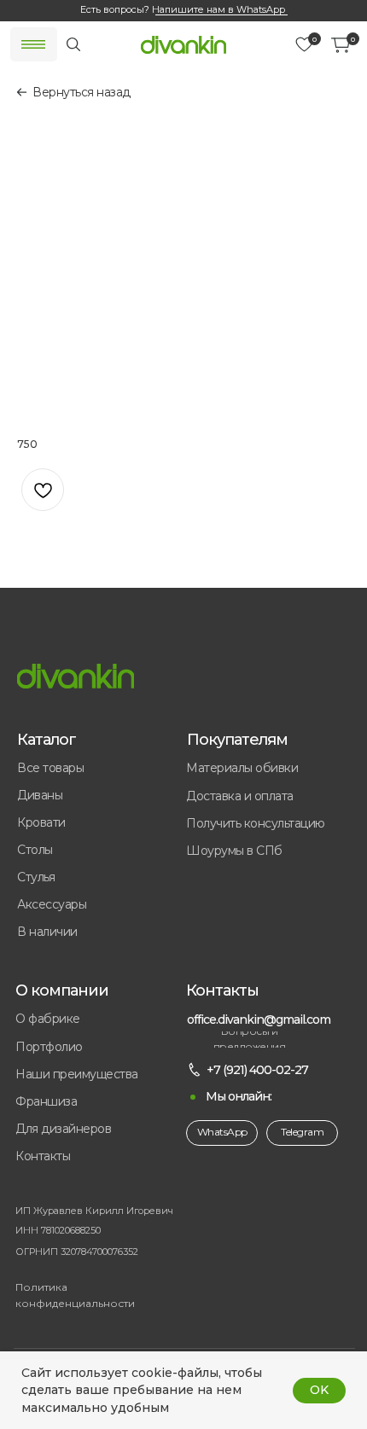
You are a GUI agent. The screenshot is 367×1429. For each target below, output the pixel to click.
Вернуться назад (81, 92)
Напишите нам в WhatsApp (218, 9)
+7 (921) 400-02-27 (257, 1070)
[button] (101, 1102)
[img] (183, 45)
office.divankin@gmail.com (258, 1019)
